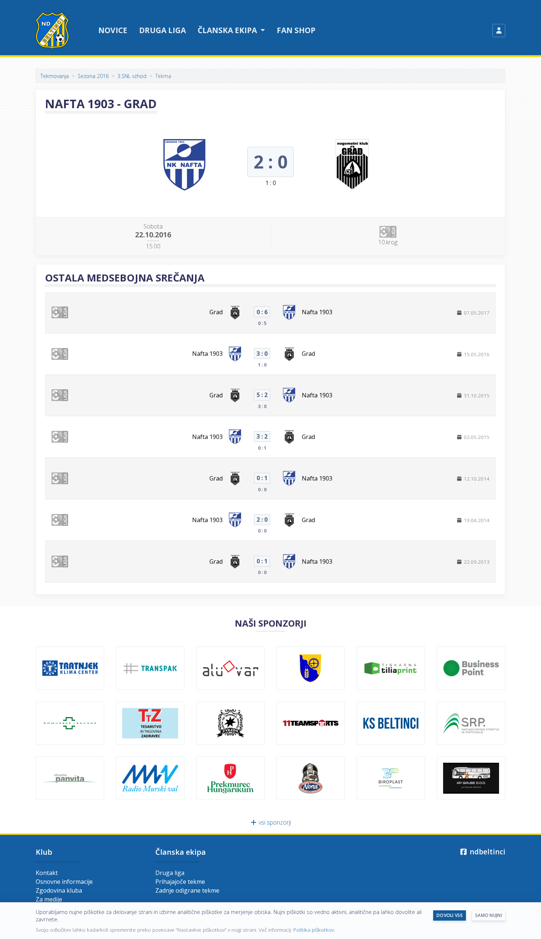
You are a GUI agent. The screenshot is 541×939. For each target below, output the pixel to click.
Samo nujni (488, 915)
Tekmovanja (54, 75)
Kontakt (47, 873)
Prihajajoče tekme (180, 882)
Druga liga (162, 30)
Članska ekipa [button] (228, 30)
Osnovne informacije (64, 882)
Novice (112, 30)
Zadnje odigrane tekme (187, 890)
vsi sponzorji (274, 822)
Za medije (49, 899)
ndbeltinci (486, 852)
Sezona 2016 (93, 75)
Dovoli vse (449, 915)
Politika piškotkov (313, 929)
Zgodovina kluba (59, 890)
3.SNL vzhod (131, 75)
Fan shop (296, 30)
